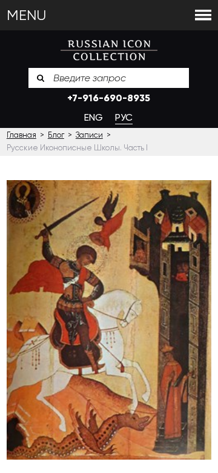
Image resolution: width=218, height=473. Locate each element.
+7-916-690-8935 (108, 98)
